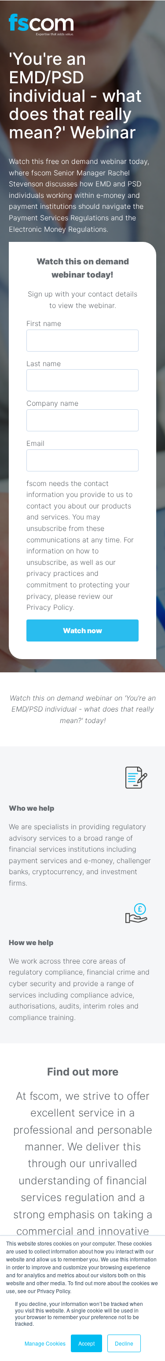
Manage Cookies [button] (45, 1343)
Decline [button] (124, 1343)
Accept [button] (86, 1343)
